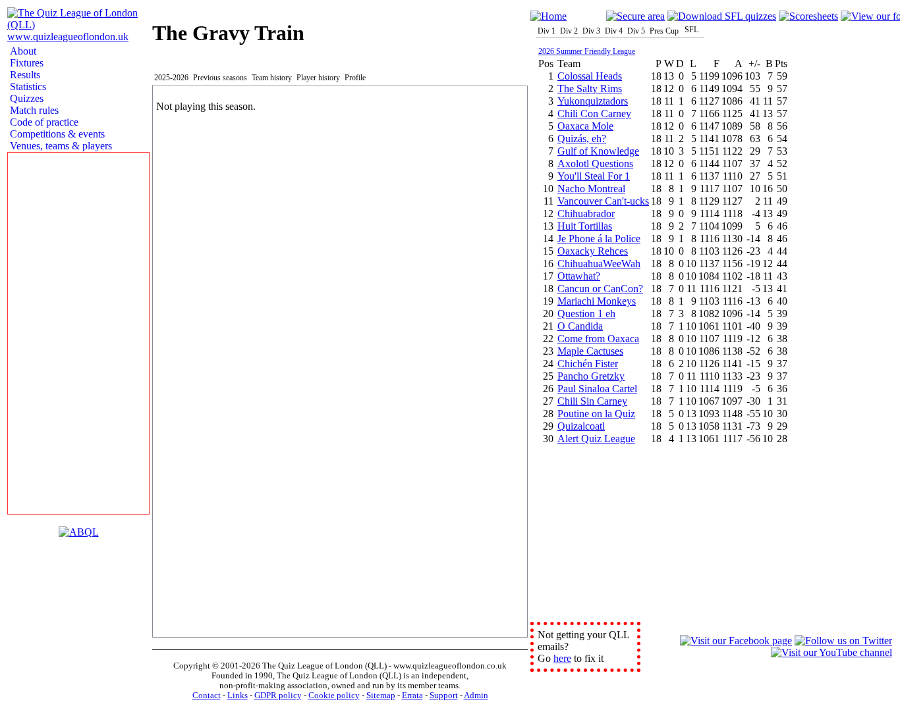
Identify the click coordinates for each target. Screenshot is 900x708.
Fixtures (25, 62)
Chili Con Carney (594, 113)
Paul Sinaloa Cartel (597, 388)
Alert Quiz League (596, 438)
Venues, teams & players (59, 145)
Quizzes (25, 98)
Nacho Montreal (591, 188)
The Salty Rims (589, 88)
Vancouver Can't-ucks (603, 201)
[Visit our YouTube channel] (831, 652)
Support (444, 695)
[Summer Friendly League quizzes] (721, 16)
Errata (412, 695)
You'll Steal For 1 (593, 176)
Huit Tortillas (584, 226)
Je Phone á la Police (598, 238)
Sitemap (380, 695)
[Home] (548, 16)
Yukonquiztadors (592, 101)
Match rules (33, 110)
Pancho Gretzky (591, 376)
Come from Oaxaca (598, 338)
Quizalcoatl (581, 426)
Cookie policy (334, 695)
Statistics (26, 86)
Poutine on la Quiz (596, 413)
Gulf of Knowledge (598, 151)
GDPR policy (278, 695)
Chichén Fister (587, 363)
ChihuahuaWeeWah (598, 263)
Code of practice (42, 122)
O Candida (580, 326)
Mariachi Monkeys (596, 301)
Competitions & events (56, 133)
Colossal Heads (589, 76)
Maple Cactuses (590, 351)
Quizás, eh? (581, 138)
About (21, 51)
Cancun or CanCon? (600, 288)
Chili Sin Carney (592, 401)
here (562, 658)
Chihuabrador (586, 213)
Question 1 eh (586, 313)
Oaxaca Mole (585, 126)
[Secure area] (635, 16)
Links (237, 695)
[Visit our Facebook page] (736, 640)
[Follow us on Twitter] (843, 640)
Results (23, 74)
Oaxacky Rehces (592, 251)
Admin (476, 695)
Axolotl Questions (595, 163)
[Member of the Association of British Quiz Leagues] (79, 532)
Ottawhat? (578, 276)
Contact (206, 695)
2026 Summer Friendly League (586, 51)
